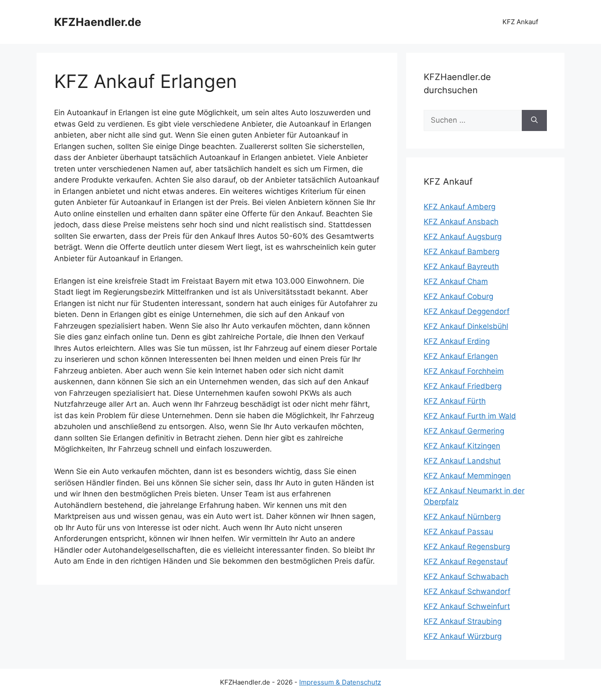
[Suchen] (534, 120)
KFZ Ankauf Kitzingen (462, 445)
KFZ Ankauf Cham (456, 281)
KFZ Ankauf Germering (464, 430)
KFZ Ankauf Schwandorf (467, 591)
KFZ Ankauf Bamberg (461, 251)
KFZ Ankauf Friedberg (463, 386)
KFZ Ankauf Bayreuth (461, 266)
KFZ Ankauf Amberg (459, 206)
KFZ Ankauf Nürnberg (462, 516)
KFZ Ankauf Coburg (458, 296)
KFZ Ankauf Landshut (462, 460)
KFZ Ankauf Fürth (455, 401)
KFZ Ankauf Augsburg (463, 236)
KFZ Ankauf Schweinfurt (467, 606)
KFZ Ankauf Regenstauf (466, 561)
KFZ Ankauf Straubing (463, 621)
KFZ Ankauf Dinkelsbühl (466, 326)
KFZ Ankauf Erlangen (461, 356)
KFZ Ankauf (520, 22)
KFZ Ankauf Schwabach (466, 576)
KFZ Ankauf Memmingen (467, 475)
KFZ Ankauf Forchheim (464, 371)
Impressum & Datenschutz (340, 682)
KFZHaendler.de (97, 22)
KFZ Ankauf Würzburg (463, 636)
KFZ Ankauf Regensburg (467, 546)
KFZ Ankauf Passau (458, 531)
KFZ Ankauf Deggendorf (466, 311)
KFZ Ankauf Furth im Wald (470, 416)
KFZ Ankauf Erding (457, 341)
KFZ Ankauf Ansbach (461, 221)
